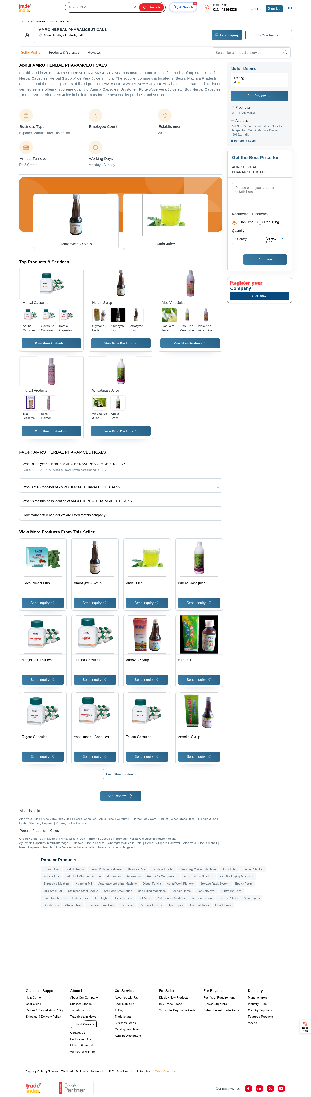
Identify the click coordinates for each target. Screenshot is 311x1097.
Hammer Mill (84, 883)
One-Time (246, 222)
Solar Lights (252, 898)
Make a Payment (81, 1045)
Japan (30, 1071)
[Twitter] (270, 1088)
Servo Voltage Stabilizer (106, 869)
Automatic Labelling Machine (117, 883)
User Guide (33, 1004)
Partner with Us (80, 1039)
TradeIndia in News (83, 1016)
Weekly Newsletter (82, 1051)
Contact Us (77, 1032)
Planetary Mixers (55, 898)
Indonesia (97, 1071)
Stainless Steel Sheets (83, 890)
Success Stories (81, 1004)
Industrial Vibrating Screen (83, 876)
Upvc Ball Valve (199, 905)
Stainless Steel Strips (118, 890)
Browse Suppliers (215, 1004)
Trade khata (123, 1016)
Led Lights (102, 898)
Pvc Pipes (127, 905)
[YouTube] (281, 1088)
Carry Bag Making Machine (197, 869)
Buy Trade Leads (170, 1004)
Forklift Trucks (75, 869)
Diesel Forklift (152, 883)
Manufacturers (257, 997)
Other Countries (165, 1071)
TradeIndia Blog (80, 1010)
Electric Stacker (253, 869)
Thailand (67, 1071)
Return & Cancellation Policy (45, 1010)
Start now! (259, 296)
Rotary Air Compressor (162, 876)
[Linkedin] (259, 1088)
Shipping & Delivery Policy (43, 1016)
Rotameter (114, 876)
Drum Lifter (229, 869)
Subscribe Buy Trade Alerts (177, 1010)
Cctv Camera (124, 898)
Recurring (271, 222)
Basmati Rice (137, 869)
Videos (252, 1023)
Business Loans (125, 1023)
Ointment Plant (231, 890)
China (41, 1071)
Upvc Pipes (175, 905)
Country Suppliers (260, 1010)
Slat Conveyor (206, 890)
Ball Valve (145, 898)
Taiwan (53, 1071)
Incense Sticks (228, 898)
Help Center (34, 997)
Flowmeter (134, 876)
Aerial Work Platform (180, 883)
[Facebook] (248, 1088)
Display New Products (173, 997)
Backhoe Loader (162, 869)
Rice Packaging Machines (236, 876)
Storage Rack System (214, 883)
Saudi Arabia (125, 1071)
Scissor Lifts (52, 876)
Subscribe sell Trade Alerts (221, 1010)
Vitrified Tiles (73, 905)
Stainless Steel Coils (101, 905)
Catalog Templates (127, 1029)
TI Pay (119, 1010)
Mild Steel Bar (53, 890)
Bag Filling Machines (152, 890)
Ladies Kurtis (80, 898)
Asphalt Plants (181, 890)
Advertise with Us (126, 997)
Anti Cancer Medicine (171, 898)
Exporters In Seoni (243, 140)
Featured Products (260, 1016)
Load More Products (121, 774)
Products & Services (64, 52)
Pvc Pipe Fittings (151, 905)
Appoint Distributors (128, 1035)
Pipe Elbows (223, 905)
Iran (148, 1071)
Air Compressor (202, 898)
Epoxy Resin (243, 883)
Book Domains (124, 1004)
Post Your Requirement (219, 997)
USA (140, 1071)
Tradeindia (25, 21)
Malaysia (82, 1071)
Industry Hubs (257, 1004)
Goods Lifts (51, 905)
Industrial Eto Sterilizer (198, 876)
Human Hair (52, 869)
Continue (265, 259)
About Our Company (84, 997)
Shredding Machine (57, 883)
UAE (111, 1071)
